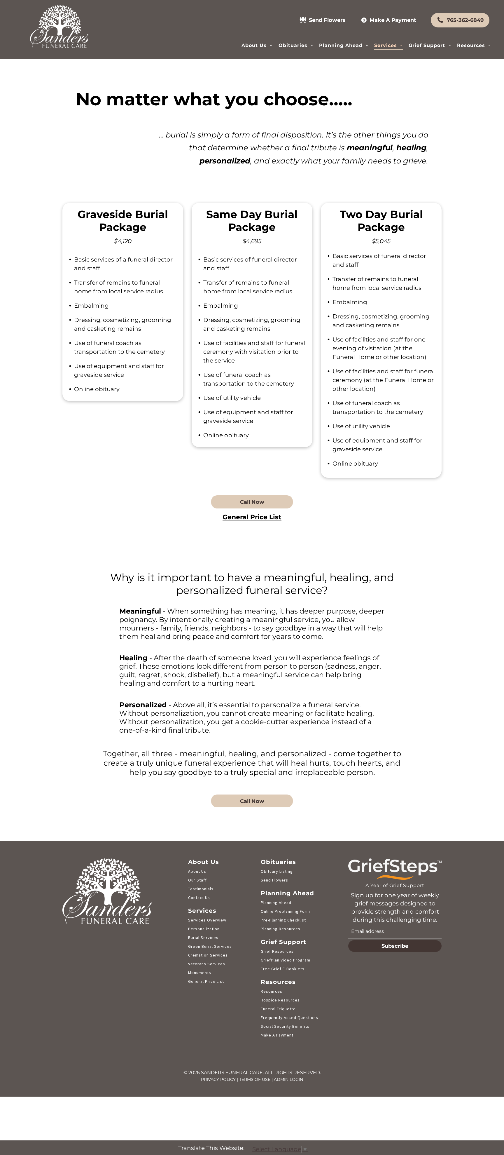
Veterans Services (206, 963)
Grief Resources (277, 951)
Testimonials (201, 888)
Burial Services (203, 937)
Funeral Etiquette (278, 1008)
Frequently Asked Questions (289, 1017)
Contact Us (199, 897)
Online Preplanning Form (285, 911)
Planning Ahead (276, 902)
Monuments (199, 972)
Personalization (204, 928)
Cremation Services (208, 955)
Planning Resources (280, 928)
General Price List (206, 981)
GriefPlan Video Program (285, 960)
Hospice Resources (280, 1000)
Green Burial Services (210, 946)
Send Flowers (274, 880)
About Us (197, 871)
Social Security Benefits (285, 1026)
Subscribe (395, 946)
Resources (271, 991)
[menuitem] (257, 45)
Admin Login (288, 1079)
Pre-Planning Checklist (283, 920)
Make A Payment (277, 1035)
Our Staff (197, 880)
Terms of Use (254, 1079)
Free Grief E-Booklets (282, 968)
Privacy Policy (218, 1079)
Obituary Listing (277, 871)
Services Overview (207, 920)
